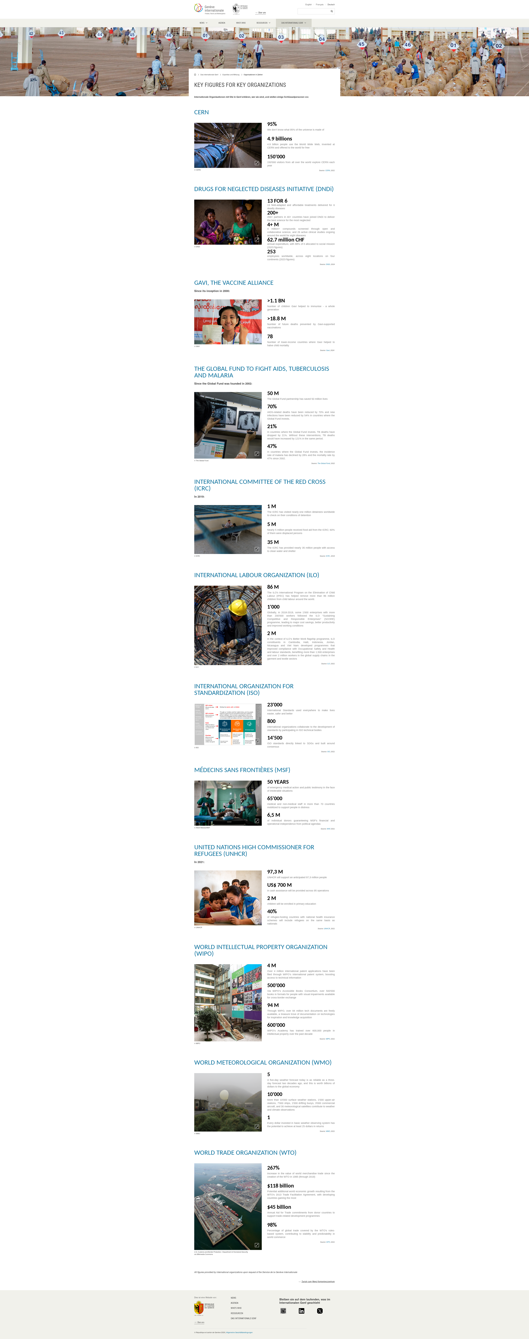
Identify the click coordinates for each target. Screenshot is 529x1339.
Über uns (262, 12)
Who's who (236, 1308)
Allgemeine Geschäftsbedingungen (239, 1332)
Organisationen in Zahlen (253, 74)
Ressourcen (237, 1313)
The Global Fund (324, 463)
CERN (327, 170)
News (233, 1298)
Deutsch (331, 4)
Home (195, 74)
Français (319, 4)
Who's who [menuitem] (241, 23)
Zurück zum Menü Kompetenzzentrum (318, 1281)
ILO (328, 664)
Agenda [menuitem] (221, 23)
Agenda (234, 1303)
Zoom (257, 163)
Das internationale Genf (209, 74)
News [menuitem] (202, 23)
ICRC (328, 556)
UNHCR (327, 929)
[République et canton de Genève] (204, 1307)
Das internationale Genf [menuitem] (292, 23)
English (308, 4)
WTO (328, 1242)
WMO (328, 1131)
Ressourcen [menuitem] (262, 23)
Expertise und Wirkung (230, 74)
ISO (328, 752)
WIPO (328, 1039)
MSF (328, 829)
